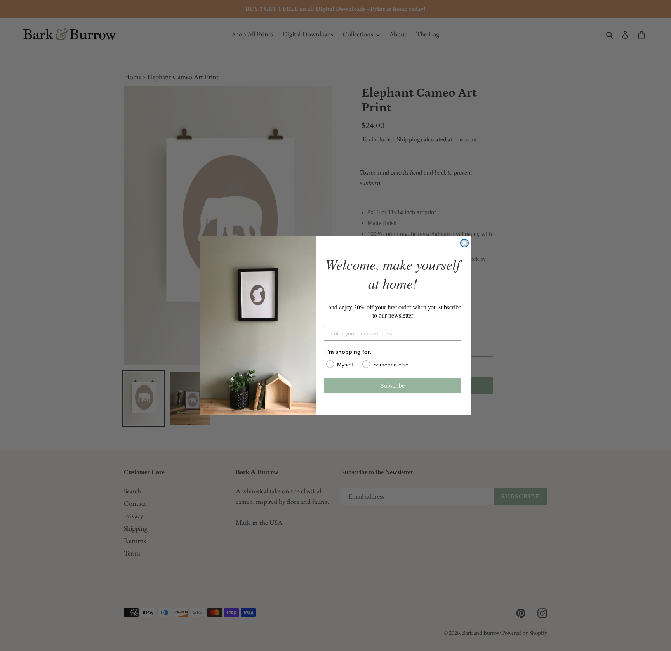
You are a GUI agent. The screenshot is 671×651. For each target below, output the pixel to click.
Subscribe (393, 385)
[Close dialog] (464, 243)
